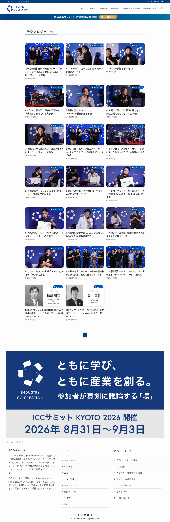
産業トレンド (70, 491)
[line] (155, 1)
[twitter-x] (151, 1)
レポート (68, 466)
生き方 (67, 497)
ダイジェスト (70, 460)
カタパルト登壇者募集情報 (129, 472)
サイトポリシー (123, 485)
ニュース (68, 472)
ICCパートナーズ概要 (126, 460)
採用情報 (120, 466)
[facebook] (148, 1)
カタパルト (69, 479)
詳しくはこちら (108, 16)
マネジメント (70, 485)
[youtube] (158, 1)
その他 (67, 504)
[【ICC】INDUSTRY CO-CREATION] (17, 8)
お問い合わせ (122, 497)
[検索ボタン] (161, 8)
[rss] (162, 1)
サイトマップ (122, 491)
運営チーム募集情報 (126, 479)
